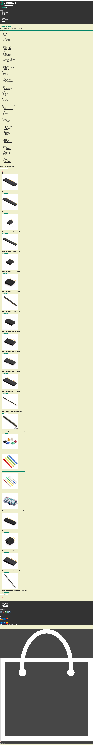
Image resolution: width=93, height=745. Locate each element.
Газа (5, 65)
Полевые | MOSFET (9, 135)
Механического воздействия (9, 67)
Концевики (6, 154)
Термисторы (8, 127)
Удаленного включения (8, 142)
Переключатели (6, 155)
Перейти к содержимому (12, 0)
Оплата (3, 14)
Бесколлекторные (7, 73)
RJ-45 (5, 41)
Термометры (6, 82)
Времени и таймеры (7, 138)
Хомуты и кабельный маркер (9, 91)
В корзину (6, 193)
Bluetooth (5, 107)
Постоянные (8, 125)
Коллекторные (6, 72)
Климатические (6, 66)
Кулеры (5, 86)
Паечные (5, 99)
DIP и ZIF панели (7, 40)
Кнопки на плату (7, 152)
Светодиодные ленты (7, 147)
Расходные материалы (8, 60)
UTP (5, 94)
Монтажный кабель (7, 96)
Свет (5, 114)
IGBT (7, 134)
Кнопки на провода (7, 153)
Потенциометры (9, 126)
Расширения (6, 113)
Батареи (5, 159)
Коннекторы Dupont (7, 46)
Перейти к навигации (4, 0)
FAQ (3, 15)
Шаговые (5, 75)
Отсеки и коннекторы (7, 162)
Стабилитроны (6, 131)
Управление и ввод (5, 150)
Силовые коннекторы (7, 54)
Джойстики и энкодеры (8, 151)
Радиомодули (6, 112)
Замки (5, 102)
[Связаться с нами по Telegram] (8, 612)
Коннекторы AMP (7, 45)
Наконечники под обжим (8, 52)
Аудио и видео (6, 95)
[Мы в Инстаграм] (3, 612)
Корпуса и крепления (7, 85)
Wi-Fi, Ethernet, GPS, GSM (8, 109)
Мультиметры (6, 78)
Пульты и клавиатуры (7, 156)
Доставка (3, 13)
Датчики (3, 64)
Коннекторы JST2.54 (7, 48)
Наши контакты (5, 603)
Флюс (7, 62)
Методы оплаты (5, 605)
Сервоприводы (6, 74)
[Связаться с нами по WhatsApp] (6, 612)
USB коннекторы (7, 42)
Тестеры (5, 80)
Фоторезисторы (8, 128)
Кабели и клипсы (7, 145)
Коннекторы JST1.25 (7, 47)
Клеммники (6, 44)
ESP (5, 34)
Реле (3, 137)
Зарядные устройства (7, 161)
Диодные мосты (7, 120)
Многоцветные (8, 149)
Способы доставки (5, 604)
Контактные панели (7, 50)
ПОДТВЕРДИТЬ (46, 628)
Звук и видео (6, 110)
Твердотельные (6, 140)
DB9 (5, 38)
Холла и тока (6, 70)
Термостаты (6, 141)
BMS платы (6, 157)
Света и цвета (6, 69)
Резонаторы (6, 129)
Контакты (4, 23)
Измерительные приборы (6, 77)
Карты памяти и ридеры (6, 97)
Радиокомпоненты (5, 118)
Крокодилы (6, 51)
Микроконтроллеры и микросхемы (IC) (8, 105)
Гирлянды (6, 144)
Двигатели (4, 71)
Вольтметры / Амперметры (8, 81)
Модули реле (6, 139)
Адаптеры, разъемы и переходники (9, 28)
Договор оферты (5, 606)
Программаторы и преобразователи (8, 117)
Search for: (2, 5)
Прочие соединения (7, 55)
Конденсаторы (6, 122)
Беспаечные (6, 100)
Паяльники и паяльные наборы (9, 59)
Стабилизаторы (6, 130)
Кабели (3, 92)
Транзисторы (6, 132)
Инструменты (6, 84)
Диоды (5, 119)
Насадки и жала (6, 57)
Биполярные (8, 133)
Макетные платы (5, 98)
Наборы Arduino (5, 36)
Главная (3, 11)
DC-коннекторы (7, 39)
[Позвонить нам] (10, 612)
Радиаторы (6, 90)
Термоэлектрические (7, 115)
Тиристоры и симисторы (8, 136)
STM (5, 35)
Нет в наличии (6, 532)
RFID (5, 108)
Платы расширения (5, 116)
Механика (4, 101)
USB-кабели (6, 93)
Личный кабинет (5, 12)
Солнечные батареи (7, 164)
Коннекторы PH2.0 (7, 49)
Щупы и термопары (7, 79)
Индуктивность (6, 121)
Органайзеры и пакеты (8, 88)
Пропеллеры (6, 104)
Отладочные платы (5, 32)
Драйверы (6, 76)
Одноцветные (8, 148)
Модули (3, 106)
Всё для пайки (4, 56)
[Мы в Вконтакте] (1, 612)
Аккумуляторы (6, 158)
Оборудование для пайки (8, 58)
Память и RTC (6, 111)
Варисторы (8, 124)
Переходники (6, 53)
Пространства (6, 68)
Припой (7, 61)
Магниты (5, 87)
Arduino (5, 33)
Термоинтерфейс (7, 89)
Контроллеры (6, 146)
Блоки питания (6, 160)
